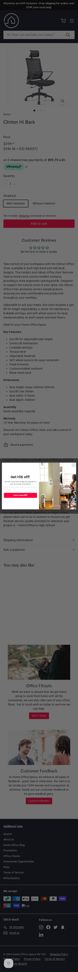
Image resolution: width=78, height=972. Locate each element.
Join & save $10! (20, 495)
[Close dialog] (73, 465)
